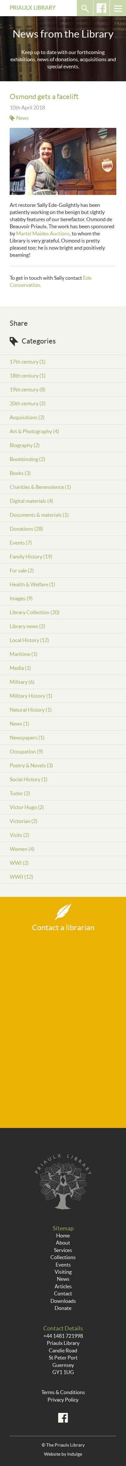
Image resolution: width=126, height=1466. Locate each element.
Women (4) (22, 849)
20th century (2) (28, 403)
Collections (63, 1257)
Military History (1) (31, 696)
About (63, 1243)
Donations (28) (26, 529)
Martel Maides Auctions (43, 233)
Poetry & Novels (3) (31, 765)
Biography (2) (25, 445)
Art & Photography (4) (34, 431)
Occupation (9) (26, 751)
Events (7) (21, 543)
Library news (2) (27, 626)
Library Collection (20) (34, 612)
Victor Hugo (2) (27, 807)
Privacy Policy (63, 1400)
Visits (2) (19, 835)
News (22, 118)
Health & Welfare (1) (32, 584)
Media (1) (20, 668)
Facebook (101, 8)
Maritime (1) (23, 654)
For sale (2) (22, 570)
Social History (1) (28, 779)
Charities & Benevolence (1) (40, 487)
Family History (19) (31, 556)
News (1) (19, 724)
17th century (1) (28, 362)
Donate (63, 1308)
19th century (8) (28, 389)
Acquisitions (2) (27, 417)
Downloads (63, 1301)
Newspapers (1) (27, 737)
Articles (63, 1286)
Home (63, 1235)
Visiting (63, 1272)
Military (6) (22, 682)
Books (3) (20, 473)
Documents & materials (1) (39, 515)
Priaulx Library (33, 8)
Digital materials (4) (31, 501)
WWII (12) (21, 877)
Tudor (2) (20, 793)
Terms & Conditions (63, 1392)
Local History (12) (29, 640)
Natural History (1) (31, 710)
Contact (63, 1293)
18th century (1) (28, 375)
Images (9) (21, 598)
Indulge (74, 1454)
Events (63, 1265)
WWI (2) (19, 863)
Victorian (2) (23, 821)
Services (63, 1250)
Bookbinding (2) (27, 459)
